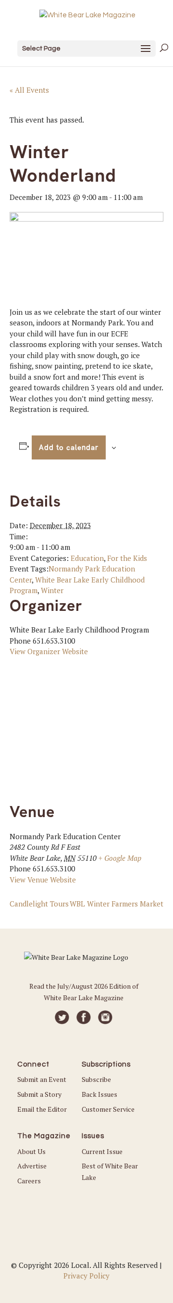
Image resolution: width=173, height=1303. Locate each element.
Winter (52, 590)
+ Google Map (120, 858)
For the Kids (127, 558)
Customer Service (108, 1109)
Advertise (32, 1165)
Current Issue (102, 1151)
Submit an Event (41, 1079)
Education (87, 558)
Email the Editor (42, 1109)
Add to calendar (69, 447)
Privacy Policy (86, 1275)
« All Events (29, 90)
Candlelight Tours (39, 903)
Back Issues (99, 1094)
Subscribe (96, 1079)
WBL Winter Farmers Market (116, 903)
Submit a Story (39, 1094)
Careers (29, 1180)
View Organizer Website (49, 651)
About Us (31, 1151)
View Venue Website (43, 879)
